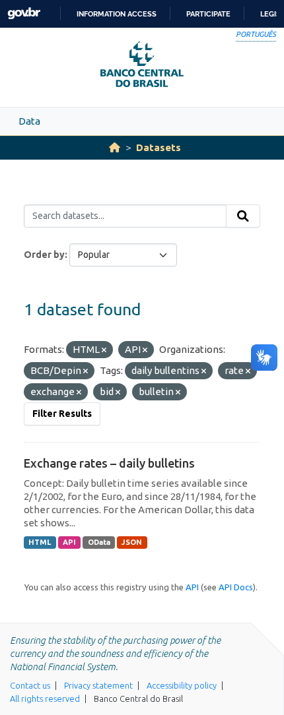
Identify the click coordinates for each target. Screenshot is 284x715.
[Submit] (243, 216)
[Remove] (104, 350)
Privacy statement (98, 685)
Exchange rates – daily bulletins (109, 463)
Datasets (158, 147)
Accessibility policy (182, 685)
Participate (208, 13)
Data (29, 121)
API (69, 542)
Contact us (30, 685)
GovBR (23, 13)
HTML (39, 542)
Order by (44, 254)
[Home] (114, 147)
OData (99, 542)
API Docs (236, 587)
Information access (117, 13)
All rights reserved (45, 698)
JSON (132, 542)
